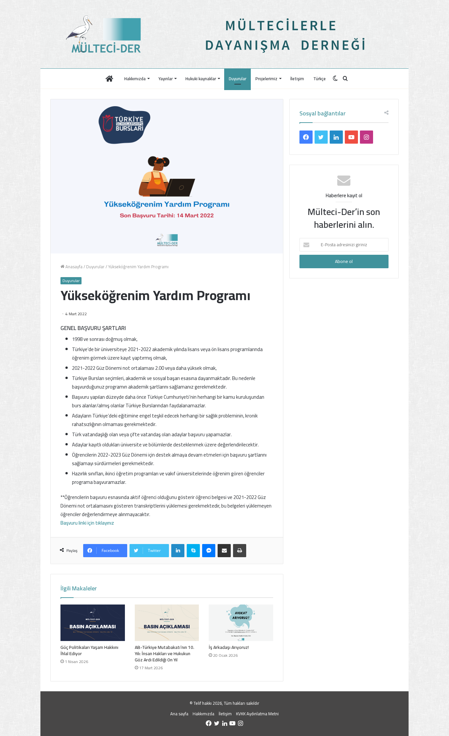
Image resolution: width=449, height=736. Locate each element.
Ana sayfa (179, 714)
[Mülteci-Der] (105, 34)
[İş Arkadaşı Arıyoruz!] (241, 623)
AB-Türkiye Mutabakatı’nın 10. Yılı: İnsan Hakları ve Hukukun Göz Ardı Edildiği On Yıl (164, 653)
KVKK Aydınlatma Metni (257, 714)
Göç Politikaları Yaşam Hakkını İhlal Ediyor (89, 650)
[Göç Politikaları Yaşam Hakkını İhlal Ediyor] (92, 623)
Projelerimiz (266, 79)
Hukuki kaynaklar (200, 79)
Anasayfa (73, 267)
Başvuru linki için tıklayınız (87, 523)
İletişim (297, 79)
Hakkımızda (135, 79)
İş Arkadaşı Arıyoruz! (229, 647)
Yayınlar (165, 79)
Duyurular (237, 79)
